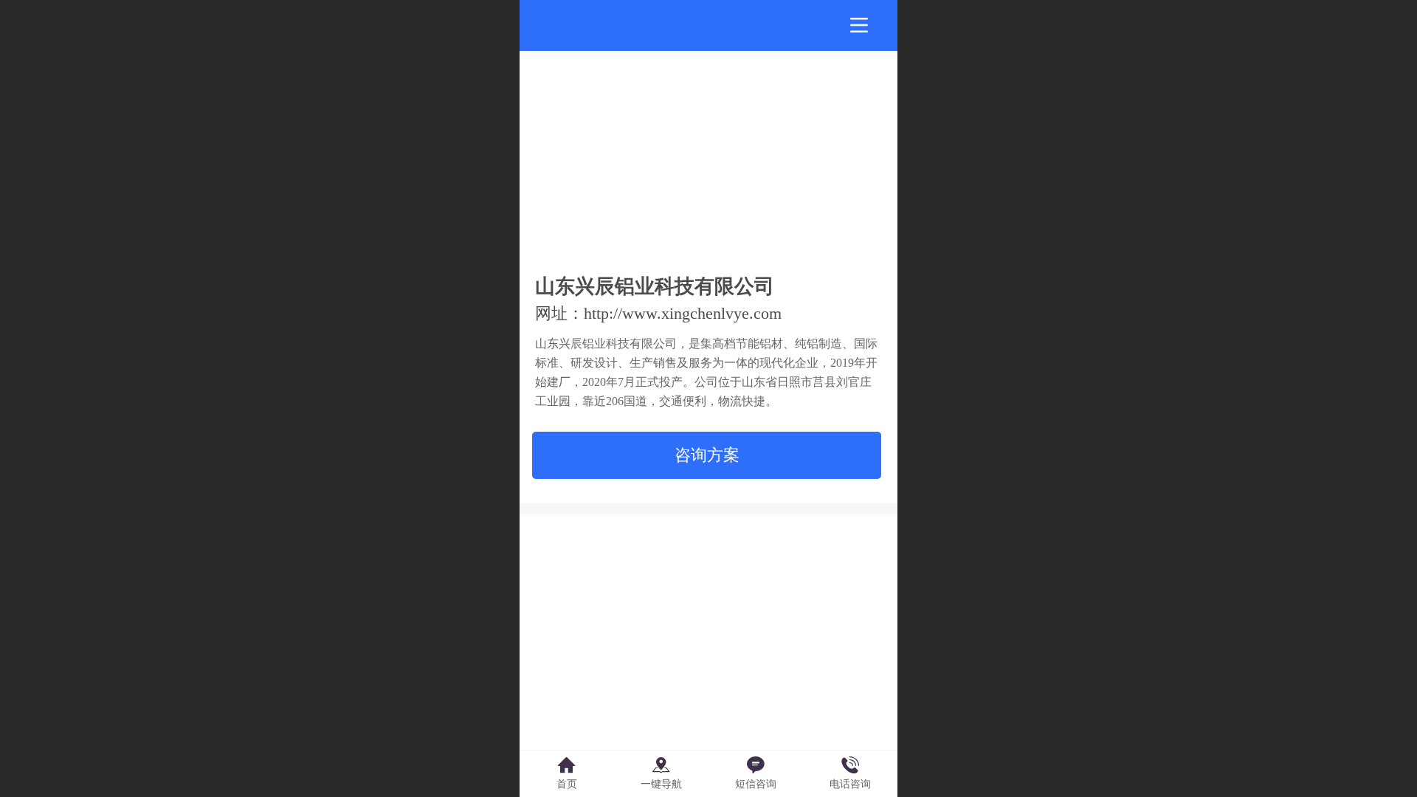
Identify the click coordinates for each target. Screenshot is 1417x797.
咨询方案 (707, 455)
